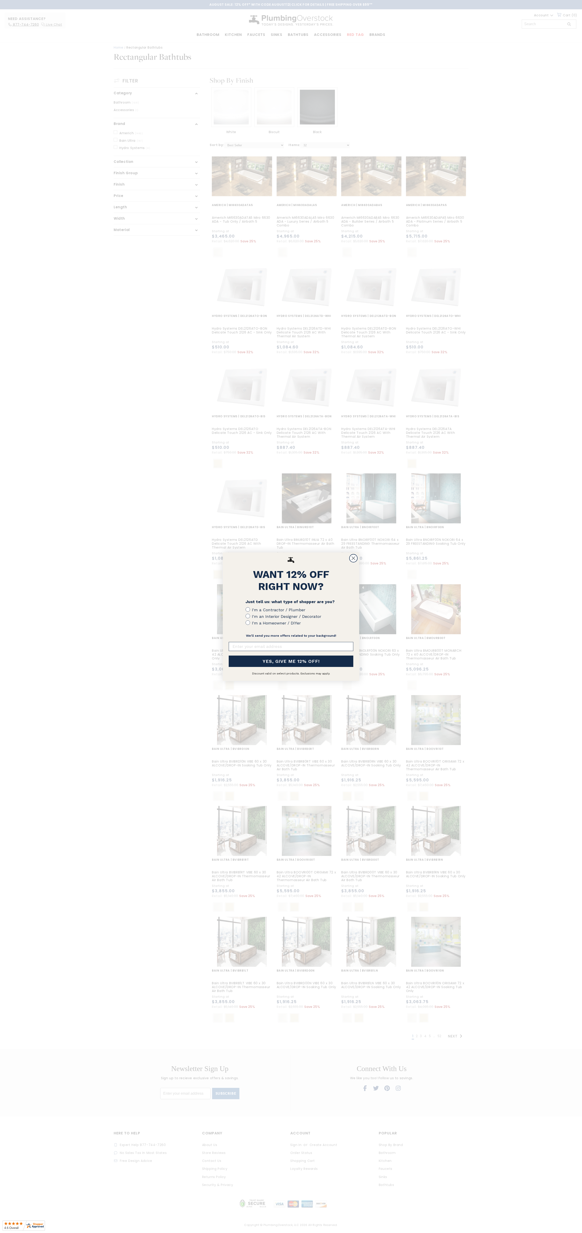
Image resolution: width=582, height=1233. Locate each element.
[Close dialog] (353, 558)
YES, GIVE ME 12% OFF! (291, 661)
